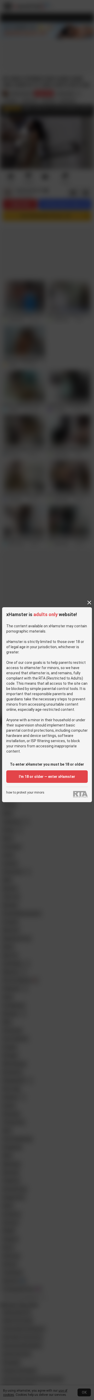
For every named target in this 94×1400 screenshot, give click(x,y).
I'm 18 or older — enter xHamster (47, 777)
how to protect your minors (25, 792)
